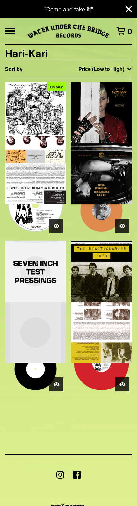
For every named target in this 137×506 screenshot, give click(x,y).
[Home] (68, 31)
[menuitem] (68, 69)
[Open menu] (10, 31)
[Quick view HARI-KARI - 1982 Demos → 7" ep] (122, 226)
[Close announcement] (129, 9)
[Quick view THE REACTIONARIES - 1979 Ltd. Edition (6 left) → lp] (122, 384)
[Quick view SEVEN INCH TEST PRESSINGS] (56, 384)
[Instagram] (60, 474)
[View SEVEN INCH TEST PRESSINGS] (35, 317)
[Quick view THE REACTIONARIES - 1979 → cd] (56, 226)
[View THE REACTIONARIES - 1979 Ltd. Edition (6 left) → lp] (101, 317)
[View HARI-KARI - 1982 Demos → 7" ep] (101, 159)
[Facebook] (76, 474)
